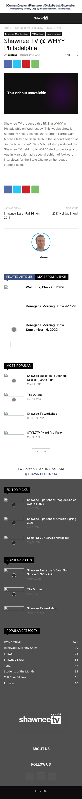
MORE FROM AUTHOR (51, 277)
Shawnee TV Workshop (42, 413)
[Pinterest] (26, 64)
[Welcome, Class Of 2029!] (14, 292)
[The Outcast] (14, 400)
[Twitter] (17, 64)
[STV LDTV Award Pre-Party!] (14, 438)
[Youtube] (52, 776)
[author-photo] (41, 251)
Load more (40, 451)
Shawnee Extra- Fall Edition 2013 (22, 215)
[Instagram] (41, 776)
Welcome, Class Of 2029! (45, 287)
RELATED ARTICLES (19, 277)
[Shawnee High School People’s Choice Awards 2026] (14, 505)
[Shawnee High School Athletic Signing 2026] (14, 523)
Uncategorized (54, 34)
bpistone (12, 54)
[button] (6, 18)
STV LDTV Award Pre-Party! (45, 432)
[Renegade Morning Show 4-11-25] (14, 311)
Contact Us (41, 791)
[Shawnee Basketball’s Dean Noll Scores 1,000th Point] (14, 381)
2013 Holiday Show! (65, 213)
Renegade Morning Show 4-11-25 (51, 306)
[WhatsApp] (35, 64)
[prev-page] (6, 344)
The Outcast (35, 394)
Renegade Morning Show (29, 27)
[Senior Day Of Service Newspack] (14, 543)
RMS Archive (54, 27)
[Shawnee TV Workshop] (14, 419)
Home (7, 27)
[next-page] (12, 344)
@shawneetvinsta (41, 474)
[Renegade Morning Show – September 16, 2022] (14, 330)
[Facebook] (8, 64)
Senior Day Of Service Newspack (48, 537)
